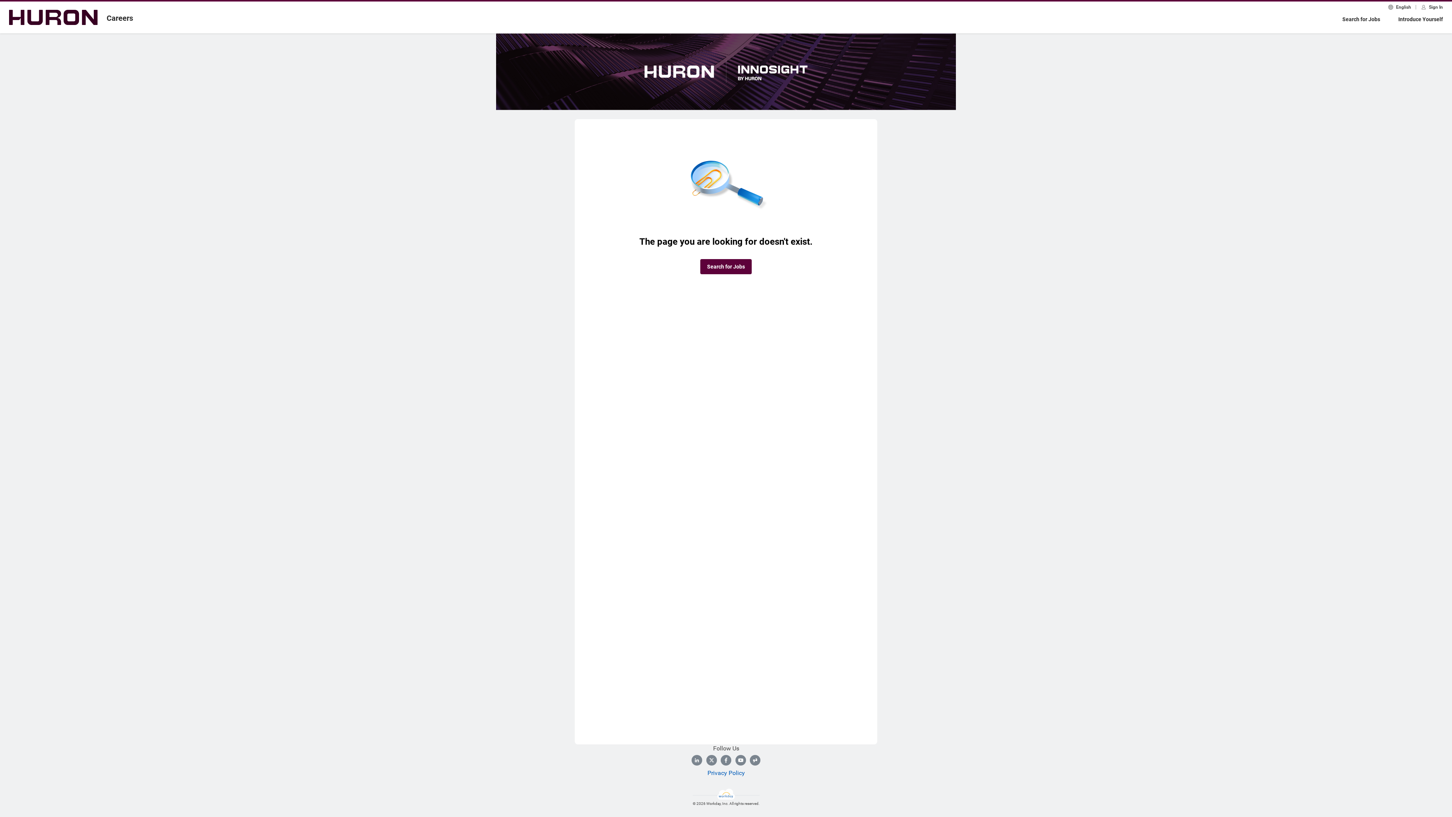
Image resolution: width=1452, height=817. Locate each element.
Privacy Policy (726, 773)
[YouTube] (740, 760)
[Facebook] (726, 760)
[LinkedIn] (697, 760)
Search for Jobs (1361, 19)
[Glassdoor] (755, 760)
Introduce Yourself (1420, 19)
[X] (711, 760)
